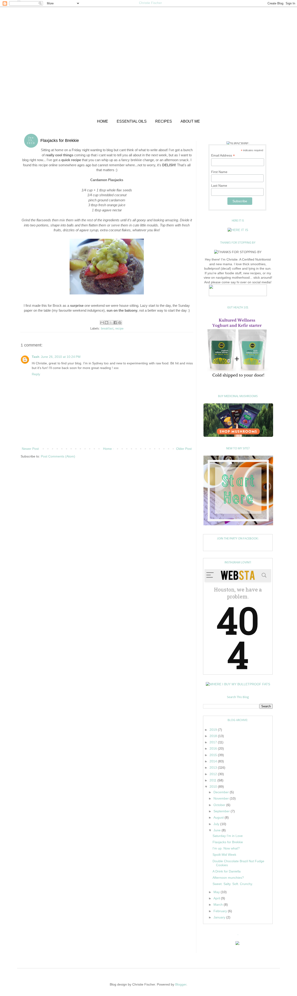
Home (107, 449)
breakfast (107, 328)
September (222, 811)
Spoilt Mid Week (224, 854)
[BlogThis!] (106, 322)
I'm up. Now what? (226, 848)
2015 (214, 755)
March (218, 904)
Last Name (219, 185)
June (217, 830)
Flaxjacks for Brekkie (228, 842)
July (216, 824)
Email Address (223, 155)
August (219, 817)
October (219, 805)
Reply (36, 374)
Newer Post (30, 449)
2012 (214, 774)
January (219, 917)
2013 (214, 767)
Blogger (180, 984)
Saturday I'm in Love (228, 836)
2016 (214, 748)
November (221, 798)
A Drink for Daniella (227, 871)
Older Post (184, 449)
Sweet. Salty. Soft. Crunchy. (233, 884)
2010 (214, 786)
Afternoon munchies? (228, 877)
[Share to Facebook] (115, 322)
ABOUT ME (190, 121)
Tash (35, 357)
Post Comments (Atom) (58, 456)
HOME (102, 121)
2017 (214, 742)
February (220, 911)
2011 (213, 780)
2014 (214, 761)
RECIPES (163, 121)
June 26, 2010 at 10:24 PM (61, 357)
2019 (214, 729)
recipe (119, 328)
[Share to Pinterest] (119, 322)
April (217, 898)
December (221, 792)
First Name (219, 172)
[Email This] (102, 322)
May (217, 892)
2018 (214, 736)
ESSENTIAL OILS (132, 121)
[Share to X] (111, 322)
